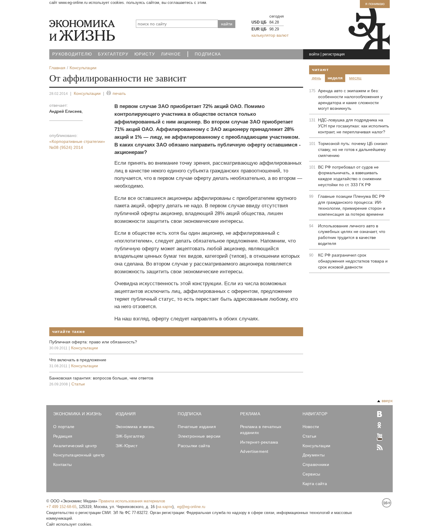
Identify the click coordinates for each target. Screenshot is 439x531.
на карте (164, 506)
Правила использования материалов (132, 501)
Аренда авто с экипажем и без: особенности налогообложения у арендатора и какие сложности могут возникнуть (350, 99)
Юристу (144, 54)
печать (119, 93)
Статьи (78, 384)
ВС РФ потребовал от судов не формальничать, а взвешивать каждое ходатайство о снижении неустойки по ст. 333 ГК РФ (349, 176)
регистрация (334, 54)
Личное (171, 54)
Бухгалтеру (113, 54)
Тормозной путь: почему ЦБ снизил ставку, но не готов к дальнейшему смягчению (352, 149)
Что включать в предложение (77, 359)
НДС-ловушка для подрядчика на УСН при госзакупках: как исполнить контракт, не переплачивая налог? (353, 126)
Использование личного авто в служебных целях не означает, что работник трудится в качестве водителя (351, 234)
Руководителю (72, 54)
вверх (387, 400)
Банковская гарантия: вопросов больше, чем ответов (101, 378)
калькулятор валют (269, 35)
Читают (320, 69)
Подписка (208, 54)
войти (314, 54)
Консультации (87, 93)
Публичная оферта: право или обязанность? (93, 341)
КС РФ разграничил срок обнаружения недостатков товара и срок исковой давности (353, 261)
